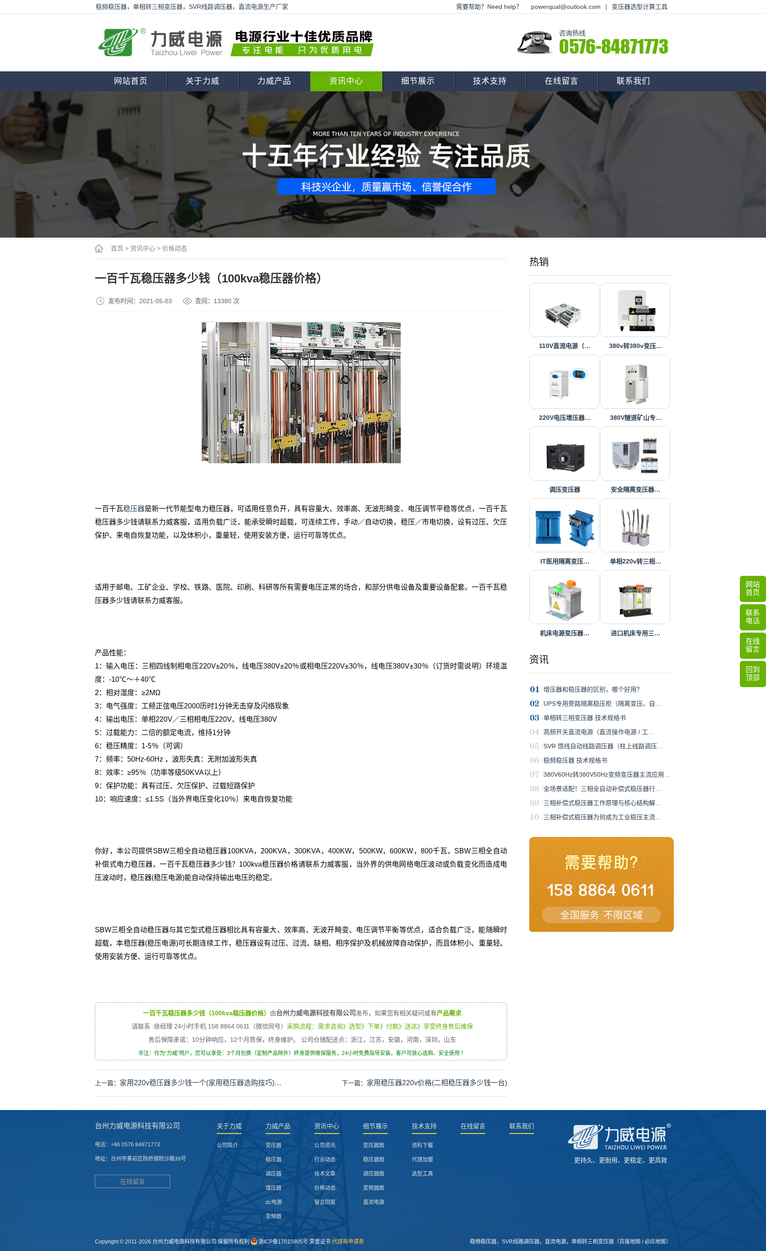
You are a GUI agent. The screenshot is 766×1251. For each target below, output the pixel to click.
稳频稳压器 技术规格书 (575, 760)
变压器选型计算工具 (640, 6)
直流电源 (373, 1202)
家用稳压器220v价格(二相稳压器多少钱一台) (437, 1083)
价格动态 (174, 248)
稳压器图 (373, 1160)
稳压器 (134, 508)
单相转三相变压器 (592, 1242)
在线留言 (561, 81)
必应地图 (655, 1242)
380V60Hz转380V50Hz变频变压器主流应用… (606, 774)
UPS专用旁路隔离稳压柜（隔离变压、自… (602, 703)
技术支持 (490, 81)
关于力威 (202, 81)
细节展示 (418, 81)
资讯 (539, 659)
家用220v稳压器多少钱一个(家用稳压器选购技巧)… (200, 1083)
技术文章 (325, 1174)
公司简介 (227, 1145)
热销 (539, 261)
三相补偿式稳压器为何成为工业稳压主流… (602, 817)
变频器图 (373, 1188)
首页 (117, 248)
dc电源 (274, 1202)
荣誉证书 (320, 1242)
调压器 (273, 1174)
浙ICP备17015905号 (283, 1242)
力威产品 (274, 81)
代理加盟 (422, 1160)
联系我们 (633, 81)
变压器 (273, 1145)
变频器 (273, 1216)
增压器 (273, 1188)
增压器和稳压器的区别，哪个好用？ (593, 689)
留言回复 (325, 1202)
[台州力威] (239, 43)
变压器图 (373, 1145)
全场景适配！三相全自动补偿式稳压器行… (602, 788)
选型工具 (422, 1174)
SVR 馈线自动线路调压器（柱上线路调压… (603, 746)
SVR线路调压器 (520, 1242)
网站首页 (131, 81)
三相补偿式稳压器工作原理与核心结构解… (602, 802)
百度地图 (630, 1242)
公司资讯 (325, 1145)
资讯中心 (346, 81)
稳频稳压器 (483, 1242)
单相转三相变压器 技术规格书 (584, 717)
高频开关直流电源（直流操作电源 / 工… (598, 731)
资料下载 (422, 1145)
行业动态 (325, 1160)
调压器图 (373, 1174)
